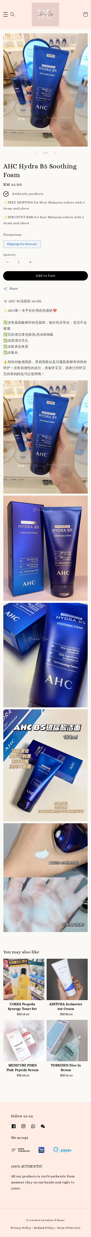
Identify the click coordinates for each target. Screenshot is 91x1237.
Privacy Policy (21, 1227)
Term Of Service (69, 1227)
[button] (5, 14)
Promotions (12, 235)
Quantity (9, 254)
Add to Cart (45, 276)
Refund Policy (44, 1227)
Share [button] (13, 288)
